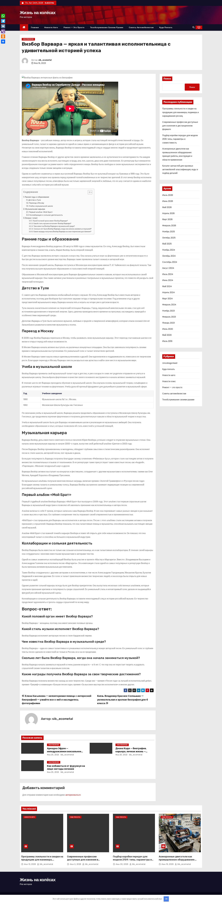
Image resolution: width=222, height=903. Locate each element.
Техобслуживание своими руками (106, 27)
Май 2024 (167, 286)
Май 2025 (167, 243)
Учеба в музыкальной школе (41, 206)
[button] (193, 27)
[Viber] (3, 31)
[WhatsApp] (3, 15)
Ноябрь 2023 (168, 310)
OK (166, 899)
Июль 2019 (167, 341)
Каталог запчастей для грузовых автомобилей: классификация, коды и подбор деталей (180, 169)
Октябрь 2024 (169, 255)
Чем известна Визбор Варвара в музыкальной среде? (54, 226)
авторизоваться (73, 794)
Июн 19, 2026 (168, 864)
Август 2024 (168, 268)
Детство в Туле (34, 200)
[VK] (3, 26)
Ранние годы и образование (37, 197)
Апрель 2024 (168, 292)
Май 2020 (167, 335)
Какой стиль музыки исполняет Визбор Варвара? (52, 223)
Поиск (167, 78)
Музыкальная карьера (35, 209)
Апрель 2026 (168, 213)
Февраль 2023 (169, 316)
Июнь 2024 (167, 280)
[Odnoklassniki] (3, 36)
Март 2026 (167, 219)
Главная (35, 27)
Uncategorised (28, 39)
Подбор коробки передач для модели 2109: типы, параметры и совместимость (180, 139)
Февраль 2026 (169, 225)
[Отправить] (3, 41)
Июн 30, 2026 (122, 864)
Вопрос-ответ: (31, 218)
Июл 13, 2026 (30, 864)
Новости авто (51, 27)
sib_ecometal (45, 60)
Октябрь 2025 (168, 237)
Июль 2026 (167, 195)
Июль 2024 (167, 274)
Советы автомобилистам (141, 27)
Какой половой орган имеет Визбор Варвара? (50, 221)
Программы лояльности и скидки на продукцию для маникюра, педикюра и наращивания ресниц (180, 112)
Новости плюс (169, 381)
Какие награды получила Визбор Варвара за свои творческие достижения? (62, 231)
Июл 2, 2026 (76, 864)
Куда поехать (166, 27)
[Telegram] (3, 21)
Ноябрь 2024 (168, 249)
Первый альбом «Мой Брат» (41, 212)
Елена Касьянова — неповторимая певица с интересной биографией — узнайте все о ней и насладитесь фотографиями (56, 699)
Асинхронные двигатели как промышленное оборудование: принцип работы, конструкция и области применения (177, 861)
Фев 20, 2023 (53, 754)
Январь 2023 (168, 322)
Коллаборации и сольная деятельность (46, 215)
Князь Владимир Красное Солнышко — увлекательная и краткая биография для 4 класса (122, 699)
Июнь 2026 (167, 201)
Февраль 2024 (169, 304)
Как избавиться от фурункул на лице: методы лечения (66, 767)
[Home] (24, 27)
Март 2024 (167, 298)
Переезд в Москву (36, 203)
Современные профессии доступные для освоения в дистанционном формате (180, 126)
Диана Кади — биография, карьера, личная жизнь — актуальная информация (130, 751)
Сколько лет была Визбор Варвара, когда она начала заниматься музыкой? (63, 229)
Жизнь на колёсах (37, 12)
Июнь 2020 (167, 328)
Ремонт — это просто (74, 27)
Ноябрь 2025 (168, 231)
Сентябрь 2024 (169, 262)
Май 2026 (167, 207)
